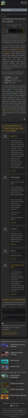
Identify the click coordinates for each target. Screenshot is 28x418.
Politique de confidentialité (13, 410)
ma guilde (23, 35)
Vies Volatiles (19, 91)
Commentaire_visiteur (17, 266)
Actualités (9, 14)
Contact (23, 410)
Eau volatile (20, 55)
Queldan (14, 136)
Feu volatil (7, 57)
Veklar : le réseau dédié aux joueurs (15, 403)
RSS (5, 410)
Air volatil (13, 82)
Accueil (3, 14)
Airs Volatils (14, 93)
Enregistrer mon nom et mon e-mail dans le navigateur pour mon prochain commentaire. (13, 327)
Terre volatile (11, 55)
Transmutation (9, 111)
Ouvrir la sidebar (6, 10)
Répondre (13, 171)
